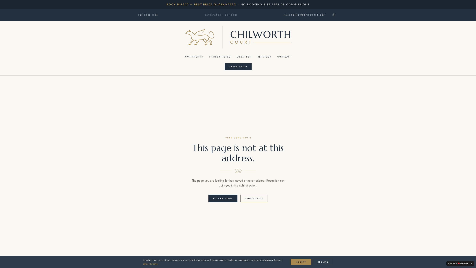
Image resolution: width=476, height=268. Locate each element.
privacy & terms (150, 264)
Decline (323, 262)
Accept (301, 262)
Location (244, 56)
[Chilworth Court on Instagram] (333, 15)
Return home (223, 198)
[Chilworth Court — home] (238, 37)
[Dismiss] (471, 263)
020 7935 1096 (148, 15)
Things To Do (220, 56)
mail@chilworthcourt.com (305, 15)
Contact (284, 56)
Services (264, 56)
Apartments (194, 56)
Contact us (254, 198)
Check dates (238, 66)
